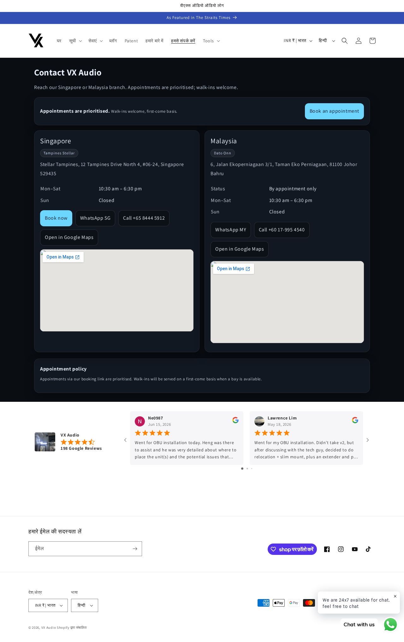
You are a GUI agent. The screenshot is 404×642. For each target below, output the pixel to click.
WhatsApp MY (230, 229)
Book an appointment (334, 111)
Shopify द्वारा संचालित (72, 627)
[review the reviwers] (235, 422)
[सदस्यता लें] (135, 548)
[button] (75, 40)
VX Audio (48, 627)
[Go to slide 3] (251, 468)
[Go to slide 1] (242, 468)
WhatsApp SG (95, 218)
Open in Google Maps (69, 237)
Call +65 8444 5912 (144, 218)
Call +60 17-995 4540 (282, 229)
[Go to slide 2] (247, 468)
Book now (56, 218)
